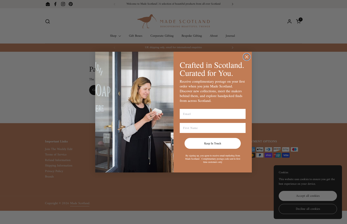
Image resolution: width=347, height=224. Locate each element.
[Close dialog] (246, 56)
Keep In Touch (212, 143)
